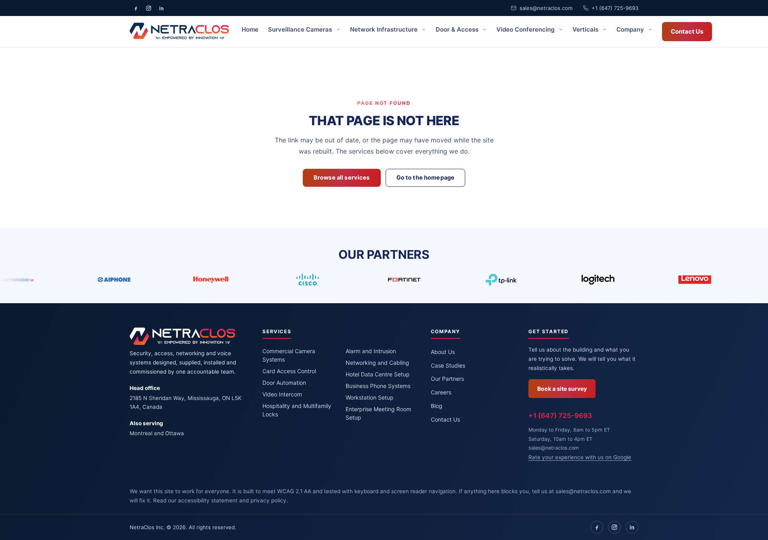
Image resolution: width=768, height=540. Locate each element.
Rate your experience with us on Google (579, 457)
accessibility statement (208, 500)
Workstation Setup (370, 397)
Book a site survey (562, 388)
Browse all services (342, 177)
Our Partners (447, 378)
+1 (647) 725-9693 (615, 8)
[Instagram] (614, 527)
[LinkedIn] (632, 527)
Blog (436, 405)
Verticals (586, 29)
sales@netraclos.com (546, 8)
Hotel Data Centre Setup (378, 374)
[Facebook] (596, 527)
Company (631, 29)
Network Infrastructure (384, 29)
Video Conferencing (526, 29)
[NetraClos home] (179, 31)
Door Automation (284, 382)
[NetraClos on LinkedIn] (161, 8)
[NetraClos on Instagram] (148, 8)
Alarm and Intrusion (371, 351)
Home (250, 29)
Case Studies (448, 365)
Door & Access (458, 29)
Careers (441, 392)
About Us (443, 351)
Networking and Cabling (377, 362)
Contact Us (687, 31)
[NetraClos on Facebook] (136, 8)
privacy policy (268, 500)
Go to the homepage (425, 177)
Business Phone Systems (378, 385)
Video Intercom (282, 394)
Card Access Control (289, 371)
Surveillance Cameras (301, 29)
